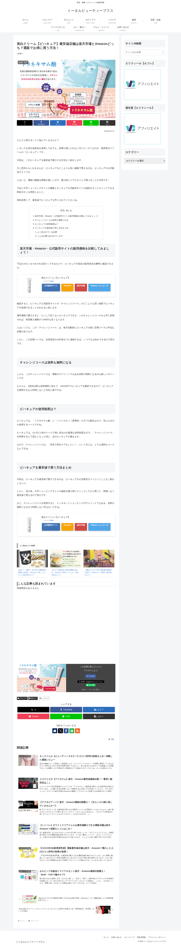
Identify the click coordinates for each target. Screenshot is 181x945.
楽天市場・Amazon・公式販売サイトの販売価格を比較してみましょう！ (67, 216)
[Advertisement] (66, 630)
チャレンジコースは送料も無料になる (51, 220)
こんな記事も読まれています (50, 236)
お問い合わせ (116, 937)
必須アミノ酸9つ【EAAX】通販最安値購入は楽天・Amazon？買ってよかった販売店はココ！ (32, 572)
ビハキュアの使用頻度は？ (47, 224)
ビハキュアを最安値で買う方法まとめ (51, 228)
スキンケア (23, 698)
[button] (107, 123)
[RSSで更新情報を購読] (77, 730)
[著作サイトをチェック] (54, 730)
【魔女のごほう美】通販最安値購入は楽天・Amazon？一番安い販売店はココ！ (98, 572)
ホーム (106, 937)
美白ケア (34, 698)
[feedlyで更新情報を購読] (71, 730)
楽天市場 (81, 285)
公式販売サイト (51, 285)
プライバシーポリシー (156, 937)
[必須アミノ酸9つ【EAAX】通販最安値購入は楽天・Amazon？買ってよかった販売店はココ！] (32, 558)
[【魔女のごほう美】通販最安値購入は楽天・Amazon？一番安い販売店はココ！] (98, 558)
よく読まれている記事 (47, 232)
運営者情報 (141, 937)
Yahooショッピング (99, 285)
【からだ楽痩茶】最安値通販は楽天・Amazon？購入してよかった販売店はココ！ (65, 572)
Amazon (67, 285)
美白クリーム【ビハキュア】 (55, 278)
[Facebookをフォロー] (66, 730)
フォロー (91, 676)
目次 (62, 210)
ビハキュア (45, 698)
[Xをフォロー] (60, 730)
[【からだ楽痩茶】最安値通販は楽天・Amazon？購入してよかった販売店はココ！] (65, 558)
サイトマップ (129, 937)
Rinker (52, 281)
